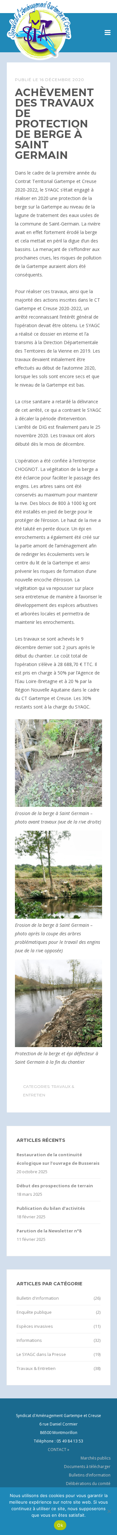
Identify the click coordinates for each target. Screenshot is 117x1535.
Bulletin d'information (38, 1298)
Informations (29, 1340)
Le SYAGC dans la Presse (41, 1354)
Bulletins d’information (89, 1475)
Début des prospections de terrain (55, 1186)
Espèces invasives (35, 1326)
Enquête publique (34, 1312)
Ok (60, 1525)
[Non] (109, 1511)
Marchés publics (95, 1458)
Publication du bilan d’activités (51, 1208)
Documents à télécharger (87, 1466)
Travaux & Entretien (36, 1368)
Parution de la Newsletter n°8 (49, 1231)
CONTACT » (58, 1449)
